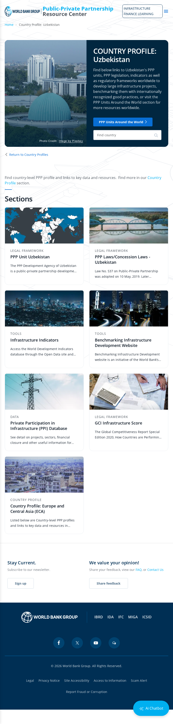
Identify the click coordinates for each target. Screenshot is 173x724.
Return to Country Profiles (28, 154)
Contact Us (155, 570)
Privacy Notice (49, 680)
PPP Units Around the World (121, 122)
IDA (110, 617)
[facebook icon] (58, 642)
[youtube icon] (95, 642)
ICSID (147, 617)
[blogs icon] (114, 642)
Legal (30, 680)
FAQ (139, 570)
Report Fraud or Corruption (86, 692)
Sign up (20, 583)
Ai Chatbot (154, 708)
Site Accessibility (76, 680)
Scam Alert (139, 680)
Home (9, 24)
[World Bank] (49, 617)
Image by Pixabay (71, 141)
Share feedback (109, 583)
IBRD (98, 617)
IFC (121, 617)
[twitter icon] (77, 642)
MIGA (133, 617)
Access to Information (110, 680)
